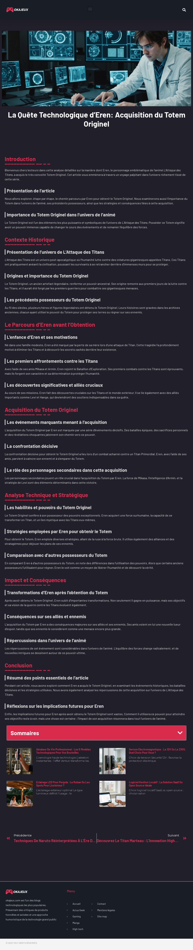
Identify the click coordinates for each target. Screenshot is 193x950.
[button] (90, 9)
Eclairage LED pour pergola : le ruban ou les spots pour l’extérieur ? (63, 784)
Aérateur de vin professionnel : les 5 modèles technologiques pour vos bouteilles (63, 751)
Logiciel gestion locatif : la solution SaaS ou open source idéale (156, 784)
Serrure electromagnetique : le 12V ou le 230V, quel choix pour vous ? (157, 751)
